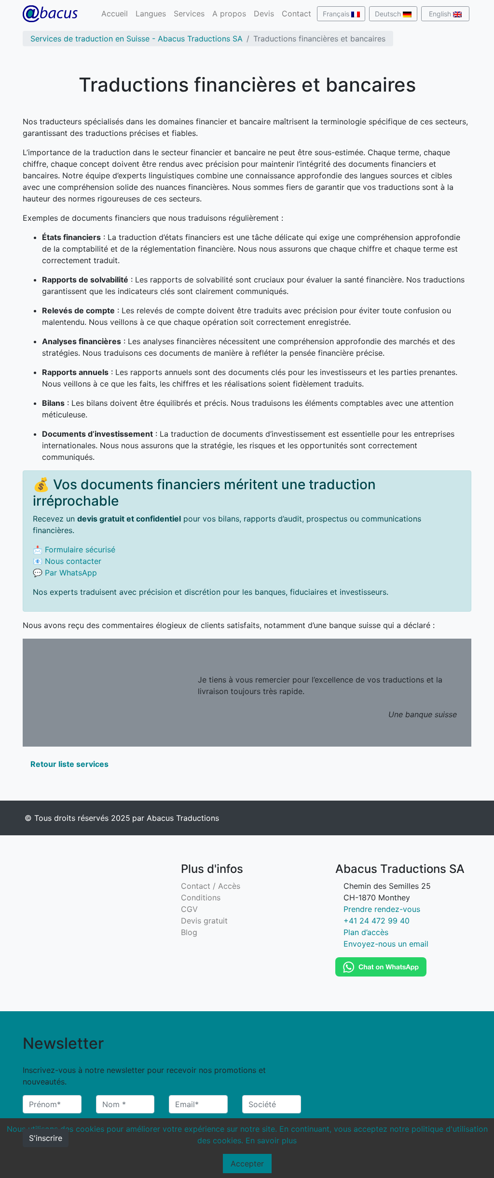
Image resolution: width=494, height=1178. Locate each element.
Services (189, 13)
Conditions (200, 897)
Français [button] (337, 14)
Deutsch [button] (389, 14)
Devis (264, 13)
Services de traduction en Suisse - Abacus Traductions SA (136, 38)
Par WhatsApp (71, 572)
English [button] (441, 14)
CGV (189, 909)
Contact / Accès (210, 886)
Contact (296, 13)
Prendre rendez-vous (381, 909)
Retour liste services (68, 764)
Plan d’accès (365, 932)
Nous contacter (73, 561)
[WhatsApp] (380, 966)
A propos (229, 13)
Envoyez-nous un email (385, 944)
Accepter (247, 1163)
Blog (189, 932)
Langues (151, 13)
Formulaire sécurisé (80, 549)
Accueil (114, 13)
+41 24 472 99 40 (376, 920)
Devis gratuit (204, 920)
